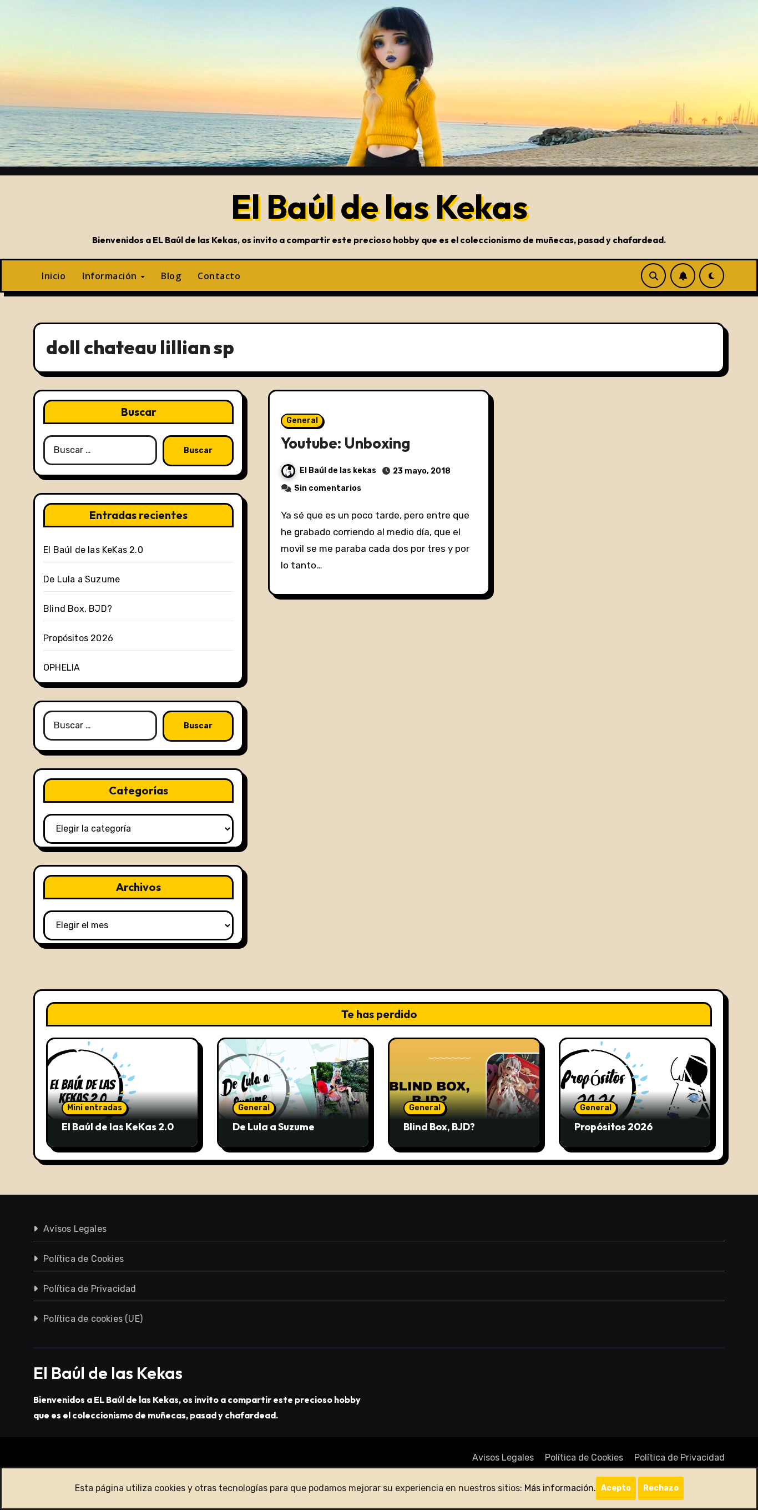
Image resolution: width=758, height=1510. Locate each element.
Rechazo (661, 1488)
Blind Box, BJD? (77, 608)
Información (110, 276)
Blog (171, 276)
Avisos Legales (75, 1229)
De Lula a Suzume (81, 579)
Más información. (560, 1488)
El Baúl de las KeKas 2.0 (93, 550)
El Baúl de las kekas (338, 470)
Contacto (219, 276)
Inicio (53, 276)
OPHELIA (61, 667)
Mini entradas (94, 1108)
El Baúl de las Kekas (379, 206)
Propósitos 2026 (78, 638)
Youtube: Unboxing (345, 443)
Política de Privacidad (89, 1289)
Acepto (616, 1488)
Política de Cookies (83, 1259)
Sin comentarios (327, 488)
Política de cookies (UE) (93, 1318)
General (302, 420)
